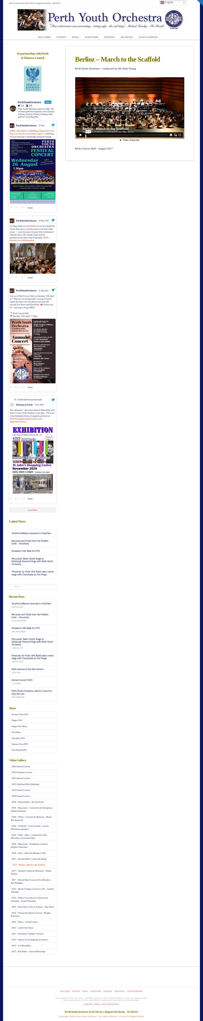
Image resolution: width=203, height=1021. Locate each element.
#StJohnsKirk (28, 240)
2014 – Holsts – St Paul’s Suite (25, 922)
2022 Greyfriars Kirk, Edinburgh (25, 784)
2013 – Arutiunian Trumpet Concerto (27, 933)
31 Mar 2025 (44, 291)
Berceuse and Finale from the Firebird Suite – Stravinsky (30, 542)
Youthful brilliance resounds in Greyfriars (31, 533)
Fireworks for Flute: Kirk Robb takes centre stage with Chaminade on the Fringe (33, 573)
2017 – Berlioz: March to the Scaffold (29, 865)
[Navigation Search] (164, 37)
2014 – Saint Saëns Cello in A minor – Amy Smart (33, 907)
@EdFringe (34, 131)
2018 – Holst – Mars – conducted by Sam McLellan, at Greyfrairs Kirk (29, 836)
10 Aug (42, 125)
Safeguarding (135, 991)
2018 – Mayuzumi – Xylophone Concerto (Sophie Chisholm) (29, 845)
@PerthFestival (32, 226)
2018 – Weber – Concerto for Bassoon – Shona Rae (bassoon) (31, 818)
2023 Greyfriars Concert (22, 772)
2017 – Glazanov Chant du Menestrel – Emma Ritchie (31, 872)
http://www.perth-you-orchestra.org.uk (26, 133)
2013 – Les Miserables (21, 945)
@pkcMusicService (18, 421)
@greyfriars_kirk (46, 131)
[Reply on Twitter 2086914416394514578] (11, 208)
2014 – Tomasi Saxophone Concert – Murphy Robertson (31, 914)
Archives (119, 991)
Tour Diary (16, 732)
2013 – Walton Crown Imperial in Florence (30, 939)
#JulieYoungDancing (19, 419)
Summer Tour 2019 (20, 744)
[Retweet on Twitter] (15, 399)
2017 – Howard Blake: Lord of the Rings (29, 859)
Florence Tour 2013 (20, 714)
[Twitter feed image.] (33, 171)
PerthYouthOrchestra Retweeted (30, 400)
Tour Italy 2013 (18, 738)
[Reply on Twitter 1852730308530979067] (11, 499)
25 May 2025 (44, 221)
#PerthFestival (16, 240)
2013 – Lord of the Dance (22, 928)
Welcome (65, 991)
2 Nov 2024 (39, 405)
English (168, 2)
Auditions (95, 991)
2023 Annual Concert (21, 778)
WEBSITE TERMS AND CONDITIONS (101, 1004)
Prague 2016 (17, 720)
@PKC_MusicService (19, 131)
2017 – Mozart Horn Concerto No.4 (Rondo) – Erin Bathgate (31, 881)
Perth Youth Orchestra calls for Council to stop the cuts (32, 692)
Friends (107, 991)
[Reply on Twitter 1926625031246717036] (11, 278)
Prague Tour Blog (19, 726)
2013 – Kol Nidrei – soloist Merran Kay (29, 951)
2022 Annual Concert (21, 790)
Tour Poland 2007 (19, 750)
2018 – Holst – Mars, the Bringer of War (29, 853)
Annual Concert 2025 (22, 680)
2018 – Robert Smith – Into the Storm (28, 802)
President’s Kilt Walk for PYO (26, 551)
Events (76, 991)
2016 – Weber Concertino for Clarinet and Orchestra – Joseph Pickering (29, 899)
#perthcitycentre (36, 419)
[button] (200, 3)
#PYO (45, 237)
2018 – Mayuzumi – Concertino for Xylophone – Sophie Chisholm (32, 809)
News (85, 991)
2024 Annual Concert (21, 766)
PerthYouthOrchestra (26, 125)
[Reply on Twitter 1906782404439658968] (11, 387)
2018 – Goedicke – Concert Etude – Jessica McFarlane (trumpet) (30, 827)
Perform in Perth (24, 405)
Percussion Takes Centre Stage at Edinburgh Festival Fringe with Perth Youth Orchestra (32, 561)
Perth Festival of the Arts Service (27, 669)
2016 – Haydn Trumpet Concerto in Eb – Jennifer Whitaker (32, 890)
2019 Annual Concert (21, 796)
